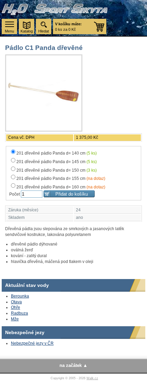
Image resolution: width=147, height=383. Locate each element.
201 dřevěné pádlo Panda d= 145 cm (56, 161)
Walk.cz (92, 378)
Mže (15, 319)
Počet (14, 194)
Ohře (15, 307)
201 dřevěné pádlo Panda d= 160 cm (60, 187)
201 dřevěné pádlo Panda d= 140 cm (56, 153)
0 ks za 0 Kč (68, 26)
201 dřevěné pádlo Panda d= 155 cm (60, 178)
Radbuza (19, 313)
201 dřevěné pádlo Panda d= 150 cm (56, 170)
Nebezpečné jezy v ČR (32, 343)
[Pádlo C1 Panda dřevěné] (43, 93)
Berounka (20, 296)
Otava (16, 302)
